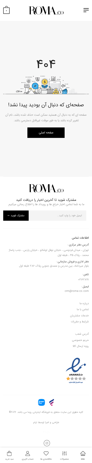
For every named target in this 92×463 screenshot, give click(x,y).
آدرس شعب (82, 334)
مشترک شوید (17, 215)
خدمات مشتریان (79, 315)
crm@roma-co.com (77, 291)
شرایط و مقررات (80, 321)
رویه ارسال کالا (81, 346)
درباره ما (84, 303)
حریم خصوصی (80, 340)
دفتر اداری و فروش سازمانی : (54, 264)
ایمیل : (85, 286)
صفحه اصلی (46, 132)
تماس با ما (83, 309)
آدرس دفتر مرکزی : (78, 245)
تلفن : (85, 274)
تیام (35, 422)
